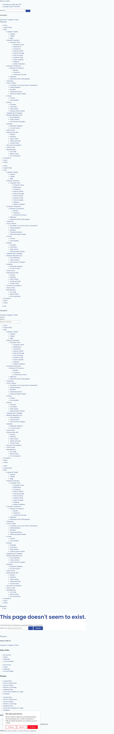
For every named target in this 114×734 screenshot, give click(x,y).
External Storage (18, 53)
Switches (13, 136)
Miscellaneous (11, 149)
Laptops (12, 34)
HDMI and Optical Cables (18, 94)
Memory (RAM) (18, 51)
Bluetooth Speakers (16, 126)
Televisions (10, 81)
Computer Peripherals (14, 66)
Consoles (13, 104)
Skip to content (5, 1)
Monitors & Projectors (17, 68)
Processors (17, 49)
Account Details (8, 661)
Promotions (7, 158)
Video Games (14, 109)
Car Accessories (15, 156)
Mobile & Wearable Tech (14, 115)
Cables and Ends (15, 141)
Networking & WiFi (12, 132)
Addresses (6, 659)
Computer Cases (18, 44)
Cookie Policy (7, 681)
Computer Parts (15, 42)
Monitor (15, 70)
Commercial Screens (20, 74)
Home (5, 25)
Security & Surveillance (14, 145)
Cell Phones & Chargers (17, 121)
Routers (12, 134)
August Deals (7, 27)
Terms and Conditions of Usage (13, 692)
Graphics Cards (18, 57)
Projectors (16, 72)
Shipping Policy (8, 689)
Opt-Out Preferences (10, 683)
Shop (5, 29)
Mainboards (17, 47)
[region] (21, 721)
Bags (11, 38)
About (5, 160)
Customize (11, 727)
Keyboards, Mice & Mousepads (20, 79)
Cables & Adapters (19, 64)
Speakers (10, 124)
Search (2, 10)
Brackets (13, 89)
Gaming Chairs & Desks (17, 111)
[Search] (28, 11)
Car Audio (13, 151)
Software (16, 61)
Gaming (9, 102)
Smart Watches (15, 117)
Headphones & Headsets (14, 113)
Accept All (32, 727)
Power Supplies (18, 59)
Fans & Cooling (18, 55)
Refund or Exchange (9, 687)
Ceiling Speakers (15, 87)
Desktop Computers (13, 40)
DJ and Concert (15, 128)
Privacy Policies (8, 685)
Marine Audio (14, 154)
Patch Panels (14, 139)
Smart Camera (14, 119)
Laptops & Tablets (12, 32)
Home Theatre (11, 83)
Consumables (14, 100)
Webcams (13, 76)
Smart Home (11, 130)
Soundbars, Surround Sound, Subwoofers (23, 85)
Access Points (14, 143)
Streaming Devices (16, 91)
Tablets (12, 36)
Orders (5, 162)
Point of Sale (11, 147)
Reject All (21, 727)
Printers (9, 96)
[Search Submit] (30, 628)
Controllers (13, 106)
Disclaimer (6, 694)
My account (7, 655)
